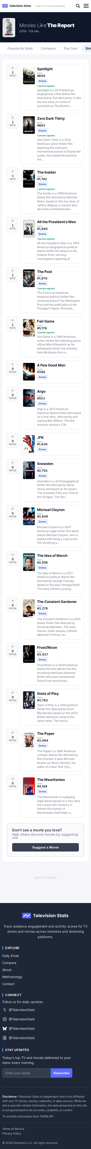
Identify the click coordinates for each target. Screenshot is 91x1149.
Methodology (12, 977)
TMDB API (46, 1116)
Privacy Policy (11, 1133)
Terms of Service (13, 1128)
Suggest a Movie (45, 847)
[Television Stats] (16, 6)
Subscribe (61, 1073)
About (6, 970)
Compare (9, 963)
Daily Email (10, 956)
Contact (8, 984)
